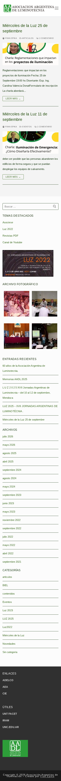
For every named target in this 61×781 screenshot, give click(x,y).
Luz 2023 (8, 610)
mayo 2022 (9, 545)
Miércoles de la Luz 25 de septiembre (25, 28)
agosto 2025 (9, 453)
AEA (5, 686)
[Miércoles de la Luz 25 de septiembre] (30, 54)
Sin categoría (10, 652)
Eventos (27, 127)
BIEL (5, 585)
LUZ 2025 (8, 618)
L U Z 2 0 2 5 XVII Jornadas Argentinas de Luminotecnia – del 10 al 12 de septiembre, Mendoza (26, 392)
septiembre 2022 (12, 528)
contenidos (9, 593)
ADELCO (8, 680)
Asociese (8, 222)
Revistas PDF (10, 235)
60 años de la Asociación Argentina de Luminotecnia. (24, 368)
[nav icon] (56, 8)
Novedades (9, 643)
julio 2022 (8, 536)
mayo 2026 (9, 444)
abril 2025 (8, 461)
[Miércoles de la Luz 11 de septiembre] (30, 142)
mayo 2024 (9, 486)
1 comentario (46, 38)
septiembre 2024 (12, 469)
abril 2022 (8, 553)
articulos (28, 38)
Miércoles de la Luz (13, 635)
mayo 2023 (9, 511)
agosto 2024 (9, 478)
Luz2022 (7, 627)
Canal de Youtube (12, 242)
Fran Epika (11, 38)
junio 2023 (8, 503)
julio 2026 (8, 436)
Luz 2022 (8, 229)
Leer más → (13, 98)
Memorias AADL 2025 (15, 379)
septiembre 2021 (12, 561)
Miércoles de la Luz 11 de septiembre (25, 117)
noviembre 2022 (12, 520)
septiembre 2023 (12, 494)
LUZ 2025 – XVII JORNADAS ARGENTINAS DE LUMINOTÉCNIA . (30, 409)
